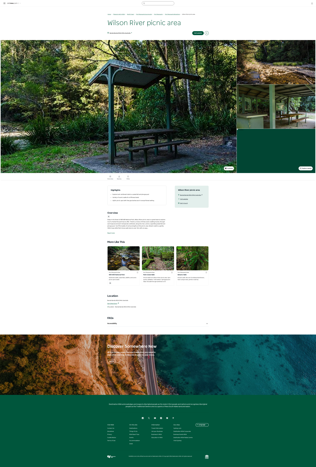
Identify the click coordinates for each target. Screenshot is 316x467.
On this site (133, 425)
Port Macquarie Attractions (172, 14)
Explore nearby (307, 168)
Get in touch (184, 203)
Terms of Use (111, 440)
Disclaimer (110, 431)
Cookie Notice (111, 437)
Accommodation (134, 440)
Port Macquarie (158, 14)
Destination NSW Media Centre (183, 437)
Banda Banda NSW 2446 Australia (120, 33)
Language (201, 425)
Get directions (112, 303)
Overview (110, 179)
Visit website (198, 33)
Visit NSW (110, 425)
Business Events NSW (180, 434)
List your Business (157, 431)
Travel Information (157, 428)
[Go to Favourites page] (312, 3)
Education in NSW (156, 437)
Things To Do (133, 431)
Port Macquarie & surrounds (144, 14)
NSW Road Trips (134, 434)
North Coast (130, 14)
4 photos (230, 168)
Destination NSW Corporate (182, 431)
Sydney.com (177, 428)
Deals (131, 443)
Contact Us (110, 428)
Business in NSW (156, 434)
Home (109, 14)
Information (155, 425)
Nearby (119, 179)
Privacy (109, 434)
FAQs (128, 179)
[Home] (12, 3)
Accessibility (112, 323)
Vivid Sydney (177, 440)
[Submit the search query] (144, 3)
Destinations (133, 428)
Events (131, 437)
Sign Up (111, 361)
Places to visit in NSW (119, 14)
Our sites (176, 425)
